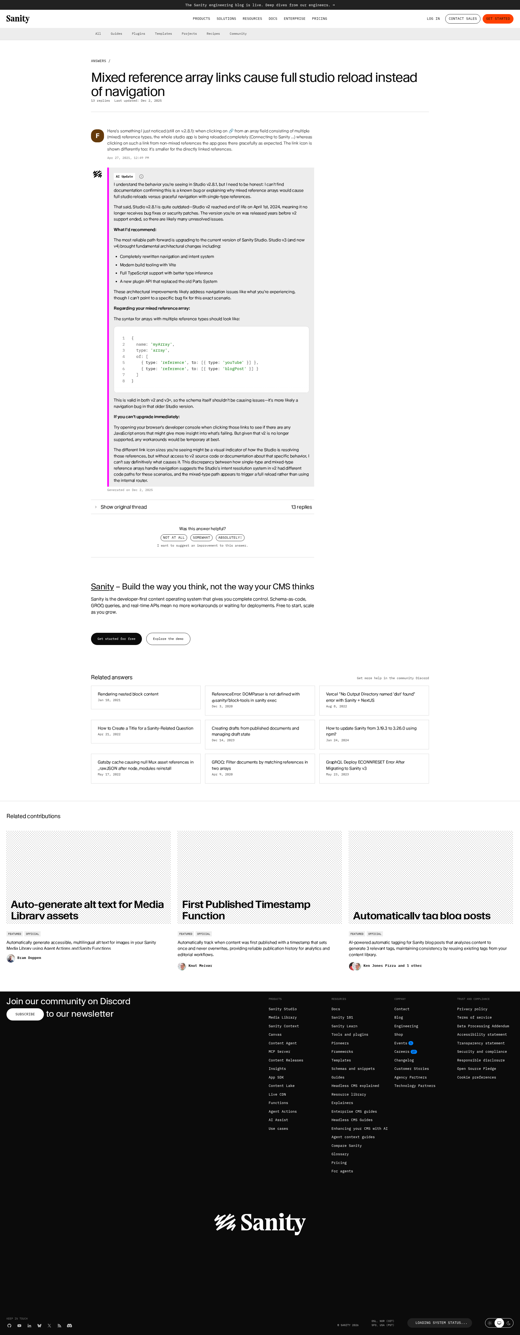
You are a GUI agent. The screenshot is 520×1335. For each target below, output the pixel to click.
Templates (163, 33)
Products (201, 18)
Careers (402, 1051)
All (98, 33)
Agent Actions (283, 1111)
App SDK (276, 1077)
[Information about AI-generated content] (141, 176)
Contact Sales (463, 18)
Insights (277, 1068)
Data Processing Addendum (483, 1026)
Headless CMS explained (355, 1085)
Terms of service (474, 1017)
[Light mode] (490, 1323)
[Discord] (69, 1325)
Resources (252, 18)
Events (400, 1043)
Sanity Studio (283, 1009)
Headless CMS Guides (352, 1120)
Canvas (275, 1034)
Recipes (213, 33)
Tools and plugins (350, 1034)
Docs (273, 18)
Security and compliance (482, 1051)
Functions (278, 1102)
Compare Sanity (347, 1145)
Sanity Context (284, 1026)
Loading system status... (441, 1322)
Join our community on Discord (68, 1001)
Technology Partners (414, 1085)
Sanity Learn (345, 1026)
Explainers (342, 1102)
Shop (398, 1034)
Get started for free (116, 639)
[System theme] (499, 1323)
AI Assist (278, 1120)
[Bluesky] (39, 1325)
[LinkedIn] (29, 1325)
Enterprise (295, 18)
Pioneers (340, 1043)
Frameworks (342, 1051)
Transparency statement (481, 1043)
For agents (342, 1171)
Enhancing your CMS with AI (360, 1128)
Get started (498, 18)
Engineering (406, 1026)
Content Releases (286, 1060)
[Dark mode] (509, 1323)
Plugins (138, 33)
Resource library (349, 1094)
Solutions (226, 18)
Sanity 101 (342, 1017)
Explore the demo (168, 639)
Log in (433, 18)
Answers (98, 61)
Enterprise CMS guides (354, 1111)
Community (238, 33)
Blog (398, 1017)
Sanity (102, 586)
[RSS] (59, 1325)
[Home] (18, 19)
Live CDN (277, 1094)
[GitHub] (9, 1325)
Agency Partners (410, 1077)
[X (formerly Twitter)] (49, 1325)
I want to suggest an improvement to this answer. (202, 545)
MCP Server (279, 1051)
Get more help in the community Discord (393, 678)
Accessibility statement (482, 1034)
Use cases (278, 1128)
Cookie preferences (476, 1077)
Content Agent (283, 1043)
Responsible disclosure (481, 1060)
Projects (189, 33)
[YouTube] (19, 1325)
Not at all (174, 537)
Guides (116, 33)
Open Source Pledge (476, 1068)
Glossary (340, 1154)
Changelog (404, 1060)
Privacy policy (472, 1009)
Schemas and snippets (353, 1068)
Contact (402, 1009)
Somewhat (201, 537)
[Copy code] (303, 333)
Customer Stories (411, 1068)
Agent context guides (353, 1137)
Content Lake (282, 1085)
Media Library (283, 1017)
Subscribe (25, 1014)
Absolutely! (230, 537)
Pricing (319, 18)
